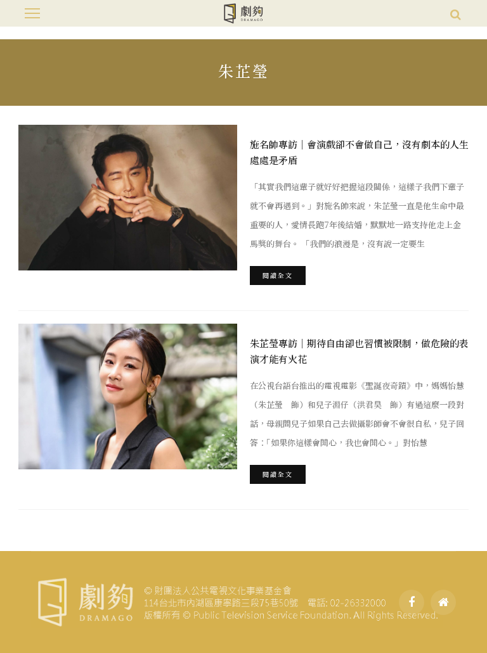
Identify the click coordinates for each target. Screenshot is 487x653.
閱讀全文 (278, 275)
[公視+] (443, 602)
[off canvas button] (32, 13)
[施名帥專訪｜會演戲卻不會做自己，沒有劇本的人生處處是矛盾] (127, 197)
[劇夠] (237, 600)
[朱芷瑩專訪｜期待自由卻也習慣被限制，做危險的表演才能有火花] (127, 396)
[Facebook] (411, 602)
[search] (455, 13)
